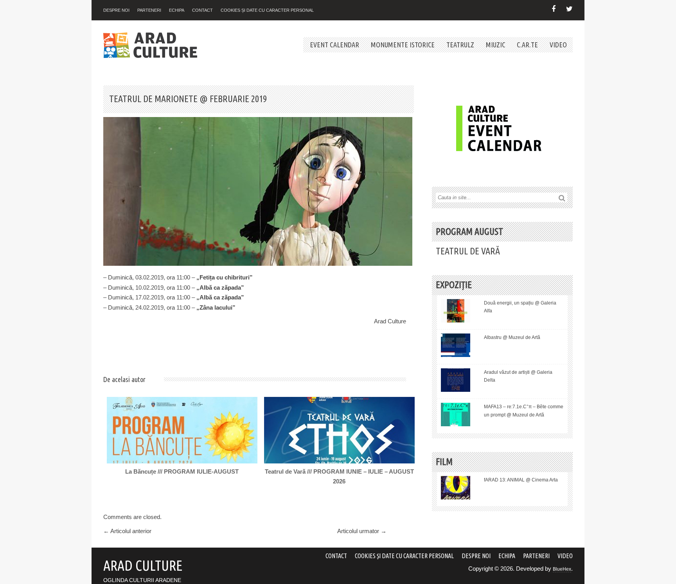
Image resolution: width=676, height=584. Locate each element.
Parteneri (149, 10)
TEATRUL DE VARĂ (468, 251)
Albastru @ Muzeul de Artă (512, 337)
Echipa (176, 10)
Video (558, 45)
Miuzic (495, 45)
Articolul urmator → (362, 531)
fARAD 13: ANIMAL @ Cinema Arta (521, 480)
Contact (202, 10)
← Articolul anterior (127, 531)
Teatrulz (460, 45)
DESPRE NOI (116, 10)
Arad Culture (390, 321)
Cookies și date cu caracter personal (267, 10)
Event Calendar (334, 45)
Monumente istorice (403, 45)
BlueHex (562, 569)
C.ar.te (527, 45)
